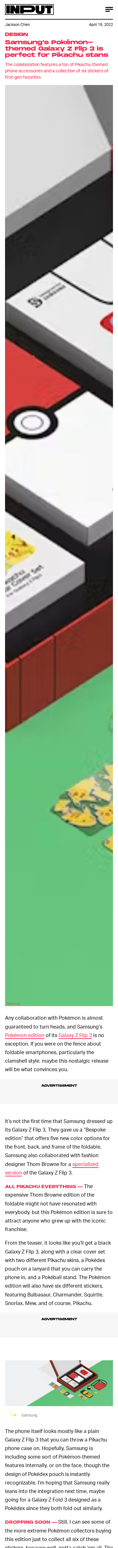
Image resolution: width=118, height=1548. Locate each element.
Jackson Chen (17, 24)
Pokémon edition (24, 1035)
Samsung (13, 1003)
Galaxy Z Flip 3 (75, 1035)
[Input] (29, 9)
